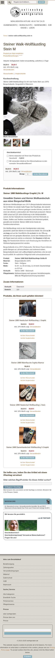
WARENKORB (40, 25)
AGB (5, 581)
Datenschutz (7, 578)
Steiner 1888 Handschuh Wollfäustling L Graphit (27, 320)
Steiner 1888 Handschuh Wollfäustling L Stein (27, 405)
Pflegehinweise (8, 604)
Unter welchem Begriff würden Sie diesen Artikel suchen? (27, 480)
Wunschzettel (8, 74)
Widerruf (6, 574)
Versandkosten (8, 70)
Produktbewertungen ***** (12, 56)
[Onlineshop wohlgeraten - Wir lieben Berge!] (27, 12)
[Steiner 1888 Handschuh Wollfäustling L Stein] (28, 393)
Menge (22, 174)
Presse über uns (9, 617)
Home (5, 35)
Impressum (7, 585)
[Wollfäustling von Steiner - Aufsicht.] (7, 143)
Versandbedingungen (11, 571)
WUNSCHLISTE (25, 25)
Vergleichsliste (20, 74)
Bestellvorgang (8, 564)
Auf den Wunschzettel (27, 335)
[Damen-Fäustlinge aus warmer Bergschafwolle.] (26, 143)
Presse (5, 621)
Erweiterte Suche (9, 597)
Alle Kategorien (8, 594)
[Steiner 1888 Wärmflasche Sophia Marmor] (28, 351)
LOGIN (31, 28)
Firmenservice (8, 601)
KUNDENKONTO (10, 25)
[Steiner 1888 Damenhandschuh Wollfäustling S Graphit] (28, 436)
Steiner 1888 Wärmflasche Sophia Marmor (27, 363)
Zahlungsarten (8, 567)
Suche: (8, 2)
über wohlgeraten (9, 614)
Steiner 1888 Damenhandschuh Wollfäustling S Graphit (27, 447)
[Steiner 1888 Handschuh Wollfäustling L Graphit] (28, 309)
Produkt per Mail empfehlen (13, 53)
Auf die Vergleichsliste (28, 338)
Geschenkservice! (14, 152)
